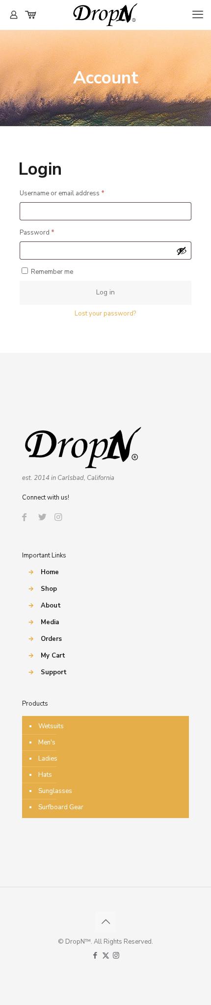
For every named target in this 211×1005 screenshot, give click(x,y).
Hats (45, 774)
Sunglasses (55, 791)
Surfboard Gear (60, 807)
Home (50, 572)
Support (54, 672)
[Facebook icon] (95, 955)
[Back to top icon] (105, 922)
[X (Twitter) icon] (105, 955)
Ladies (47, 758)
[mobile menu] (197, 14)
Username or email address (75, 193)
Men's (46, 742)
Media (50, 622)
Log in (105, 292)
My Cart (53, 655)
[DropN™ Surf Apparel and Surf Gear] (105, 14)
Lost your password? (105, 313)
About (51, 605)
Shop (49, 588)
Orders (51, 639)
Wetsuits (51, 726)
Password (50, 232)
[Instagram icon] (116, 955)
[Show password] (181, 250)
